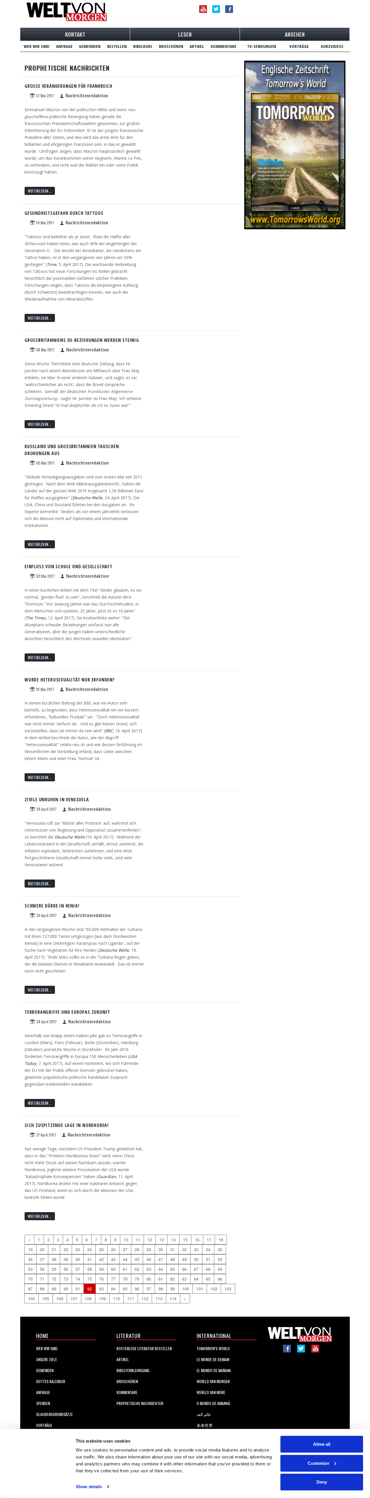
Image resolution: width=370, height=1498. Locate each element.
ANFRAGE (64, 46)
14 (173, 1239)
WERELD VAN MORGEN (213, 1381)
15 (185, 1239)
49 (184, 1259)
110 (116, 1298)
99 (172, 1289)
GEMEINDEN (90, 46)
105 (45, 1298)
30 (160, 1249)
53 (30, 1269)
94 (113, 1289)
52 (220, 1259)
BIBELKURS (142, 46)
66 (184, 1269)
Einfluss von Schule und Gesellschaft (68, 566)
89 (54, 1289)
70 (30, 1279)
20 (42, 1249)
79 (137, 1279)
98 (160, 1289)
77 (113, 1279)
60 (113, 1269)
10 (126, 1239)
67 (196, 1269)
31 (172, 1249)
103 (228, 1289)
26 (113, 1249)
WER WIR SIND (36, 46)
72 (54, 1279)
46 (149, 1259)
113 (159, 1298)
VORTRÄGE (299, 46)
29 (149, 1249)
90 (66, 1289)
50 (196, 1259)
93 (101, 1289)
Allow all (321, 1444)
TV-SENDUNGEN (261, 46)
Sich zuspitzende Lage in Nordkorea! (67, 1125)
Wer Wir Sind (47, 1348)
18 (221, 1239)
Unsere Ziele (46, 1359)
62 (137, 1269)
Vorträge (44, 1425)
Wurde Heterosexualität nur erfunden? (70, 680)
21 (54, 1249)
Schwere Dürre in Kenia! (52, 906)
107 (74, 1298)
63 (149, 1269)
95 (125, 1289)
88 (42, 1289)
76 (101, 1279)
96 (137, 1289)
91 (77, 1289)
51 (208, 1259)
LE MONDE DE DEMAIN (213, 1359)
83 (184, 1279)
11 (138, 1239)
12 (149, 1239)
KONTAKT (75, 34)
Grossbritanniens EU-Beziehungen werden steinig (82, 340)
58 (89, 1269)
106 (59, 1298)
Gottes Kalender (50, 1381)
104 (31, 1298)
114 (173, 1298)
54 (42, 1269)
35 (220, 1249)
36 (30, 1259)
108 (88, 1298)
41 (89, 1259)
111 (130, 1298)
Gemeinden (44, 1370)
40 (77, 1259)
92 (89, 1289)
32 (184, 1249)
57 (77, 1269)
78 (125, 1279)
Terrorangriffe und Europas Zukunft (67, 1012)
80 (149, 1279)
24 (89, 1249)
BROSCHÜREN (171, 46)
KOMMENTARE (223, 46)
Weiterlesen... (40, 191)
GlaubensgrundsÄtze (54, 1414)
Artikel (122, 1359)
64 (160, 1269)
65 (172, 1269)
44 (125, 1259)
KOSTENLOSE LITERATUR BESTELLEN (144, 1348)
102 (213, 1289)
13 (161, 1239)
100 (185, 1289)
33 (196, 1249)
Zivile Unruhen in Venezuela (57, 799)
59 (101, 1269)
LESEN (185, 34)
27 (125, 1249)
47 (160, 1259)
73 (66, 1279)
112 (144, 1298)
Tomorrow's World (213, 1348)
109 (102, 1298)
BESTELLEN (117, 46)
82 (172, 1279)
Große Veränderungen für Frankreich (68, 86)
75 (89, 1279)
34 (208, 1249)
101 (199, 1289)
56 (66, 1269)
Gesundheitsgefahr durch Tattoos (64, 213)
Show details (89, 1486)
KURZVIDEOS (332, 46)
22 (66, 1249)
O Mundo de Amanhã (213, 1403)
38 (54, 1259)
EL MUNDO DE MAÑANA (214, 1370)
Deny (322, 1482)
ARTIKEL (197, 46)
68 (208, 1269)
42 (101, 1259)
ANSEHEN (295, 34)
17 (209, 1239)
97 (149, 1289)
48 (172, 1259)
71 (42, 1279)
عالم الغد (204, 1414)
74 (77, 1279)
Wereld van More (211, 1392)
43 (113, 1259)
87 (30, 1289)
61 (125, 1269)
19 (30, 1249)
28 (137, 1249)
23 (77, 1249)
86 (220, 1279)
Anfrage (43, 1392)
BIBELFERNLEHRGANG (132, 1370)
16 (197, 1239)
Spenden (43, 1403)
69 (220, 1269)
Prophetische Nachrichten (139, 1403)
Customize (318, 1462)
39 (66, 1259)
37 (42, 1259)
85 (208, 1279)
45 (137, 1259)
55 (54, 1269)
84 (196, 1279)
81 (160, 1279)
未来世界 (205, 1425)
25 (101, 1249)
